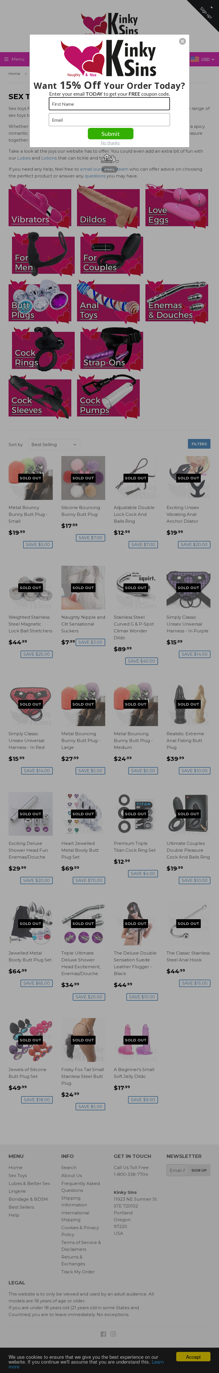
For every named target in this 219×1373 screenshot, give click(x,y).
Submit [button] (111, 133)
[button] (182, 41)
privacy (109, 169)
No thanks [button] (110, 142)
